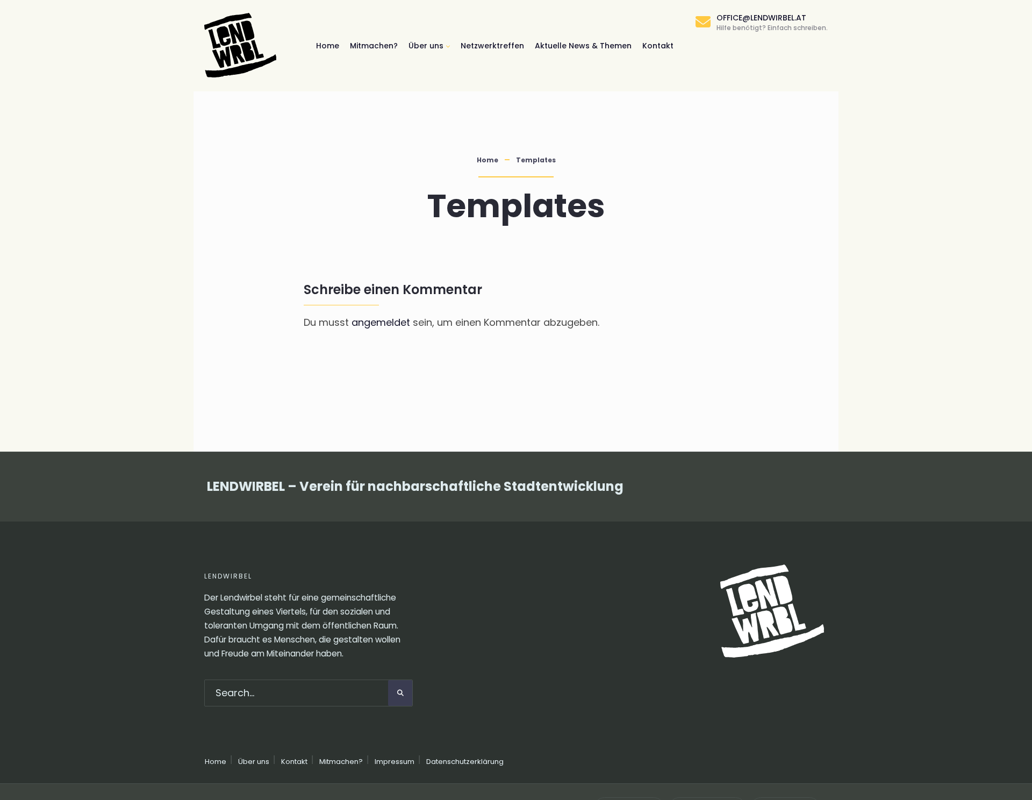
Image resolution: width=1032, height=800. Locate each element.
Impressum (394, 761)
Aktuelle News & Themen (583, 45)
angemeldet (381, 322)
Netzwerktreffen (492, 45)
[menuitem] (429, 46)
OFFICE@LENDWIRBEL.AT (772, 22)
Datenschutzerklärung (465, 761)
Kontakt (657, 45)
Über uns (425, 45)
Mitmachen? (374, 45)
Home (327, 45)
